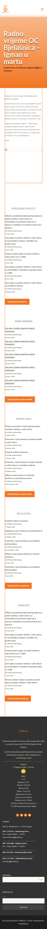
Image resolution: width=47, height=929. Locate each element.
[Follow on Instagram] (25, 815)
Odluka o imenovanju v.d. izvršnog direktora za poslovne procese (19, 477)
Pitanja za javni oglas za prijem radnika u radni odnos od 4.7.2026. (22, 255)
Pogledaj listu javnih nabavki (20, 399)
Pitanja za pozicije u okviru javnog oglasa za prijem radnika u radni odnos (22, 428)
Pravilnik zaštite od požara (16, 452)
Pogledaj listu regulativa (18, 585)
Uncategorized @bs (32, 67)
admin (8, 67)
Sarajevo (23, 764)
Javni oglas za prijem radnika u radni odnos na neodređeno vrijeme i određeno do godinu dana (23, 240)
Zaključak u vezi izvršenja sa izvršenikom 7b (23, 530)
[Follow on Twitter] (21, 815)
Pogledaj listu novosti (17, 301)
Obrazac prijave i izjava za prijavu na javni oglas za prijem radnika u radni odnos (22, 681)
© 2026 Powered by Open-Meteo (23, 806)
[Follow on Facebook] (17, 815)
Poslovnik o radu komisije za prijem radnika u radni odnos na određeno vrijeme (23, 464)
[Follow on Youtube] (29, 815)
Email (4, 896)
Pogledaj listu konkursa (18, 698)
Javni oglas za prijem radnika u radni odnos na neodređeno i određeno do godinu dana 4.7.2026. (23, 269)
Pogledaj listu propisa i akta (20, 494)
